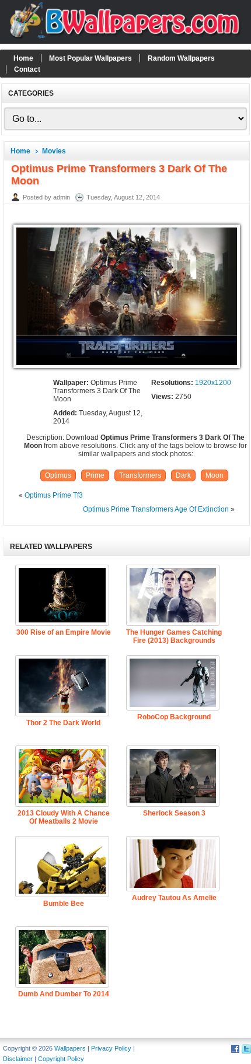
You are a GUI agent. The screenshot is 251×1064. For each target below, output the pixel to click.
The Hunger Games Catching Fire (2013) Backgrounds (174, 636)
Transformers (140, 475)
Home (23, 58)
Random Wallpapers (181, 58)
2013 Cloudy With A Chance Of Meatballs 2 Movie (64, 817)
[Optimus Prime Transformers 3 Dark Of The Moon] (126, 369)
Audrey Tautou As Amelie (174, 898)
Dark (183, 475)
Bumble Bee (63, 904)
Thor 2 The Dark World (63, 723)
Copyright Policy (61, 1058)
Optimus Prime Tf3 (54, 495)
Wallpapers (70, 1048)
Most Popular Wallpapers (90, 58)
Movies (54, 151)
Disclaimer (18, 1058)
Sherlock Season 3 (174, 813)
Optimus (58, 475)
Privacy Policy (111, 1048)
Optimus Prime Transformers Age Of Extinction (156, 509)
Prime (95, 475)
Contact (27, 69)
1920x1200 (213, 383)
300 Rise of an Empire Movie (63, 632)
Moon (214, 475)
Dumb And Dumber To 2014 (63, 994)
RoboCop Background (174, 717)
